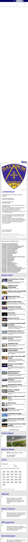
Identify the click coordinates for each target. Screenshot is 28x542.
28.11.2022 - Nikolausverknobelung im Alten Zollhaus (13, 256)
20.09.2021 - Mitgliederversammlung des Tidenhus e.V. (13, 268)
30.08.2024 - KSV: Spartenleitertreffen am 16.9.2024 (13, 246)
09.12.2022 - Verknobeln (7, 254)
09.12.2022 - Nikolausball (7, 255)
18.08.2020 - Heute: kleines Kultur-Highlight (11, 270)
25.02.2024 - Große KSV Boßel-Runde (10, 248)
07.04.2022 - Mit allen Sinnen (8, 262)
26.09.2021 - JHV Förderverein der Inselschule (12, 267)
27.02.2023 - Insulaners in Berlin (8, 250)
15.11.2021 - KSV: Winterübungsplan (9, 266)
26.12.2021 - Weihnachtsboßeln (8, 264)
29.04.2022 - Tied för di (7, 261)
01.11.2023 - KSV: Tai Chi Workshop (9, 249)
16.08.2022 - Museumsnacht (8, 259)
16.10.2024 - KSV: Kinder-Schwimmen (10, 244)
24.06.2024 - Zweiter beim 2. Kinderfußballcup (11, 247)
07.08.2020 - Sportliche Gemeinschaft (10, 272)
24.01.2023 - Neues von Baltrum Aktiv (10, 252)
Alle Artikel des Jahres (14, 429)
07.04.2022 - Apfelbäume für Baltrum (10, 263)
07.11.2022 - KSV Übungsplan (8, 257)
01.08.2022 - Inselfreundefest (8, 260)
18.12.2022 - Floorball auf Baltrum (9, 253)
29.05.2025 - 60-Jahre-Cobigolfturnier (10, 243)
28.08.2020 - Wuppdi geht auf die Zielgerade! (11, 269)
